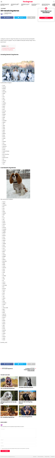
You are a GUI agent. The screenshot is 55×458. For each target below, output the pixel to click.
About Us (34, 456)
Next (54, 4)
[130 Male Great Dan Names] (27, 381)
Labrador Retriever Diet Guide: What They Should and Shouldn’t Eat (46, 5)
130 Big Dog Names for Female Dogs (8, 402)
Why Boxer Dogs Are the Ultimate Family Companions (35, 5)
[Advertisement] (18, 28)
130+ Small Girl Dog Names (8, 388)
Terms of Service (40, 456)
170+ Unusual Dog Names (25, 416)
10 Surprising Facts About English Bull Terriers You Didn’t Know (5, 5)
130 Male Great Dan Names (26, 387)
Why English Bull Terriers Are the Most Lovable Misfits (15, 5)
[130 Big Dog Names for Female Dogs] (9, 396)
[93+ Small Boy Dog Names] (9, 410)
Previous (0, 4)
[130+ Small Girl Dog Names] (9, 382)
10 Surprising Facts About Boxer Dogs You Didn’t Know (25, 5)
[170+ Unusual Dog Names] (27, 410)
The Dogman (28, 1)
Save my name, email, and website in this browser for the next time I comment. (15, 448)
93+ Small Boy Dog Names (7, 417)
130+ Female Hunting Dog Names (25, 402)
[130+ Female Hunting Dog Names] (27, 396)
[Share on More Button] (31, 17)
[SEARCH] (53, 2)
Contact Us (52, 456)
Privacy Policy (47, 456)
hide (7, 46)
